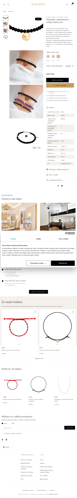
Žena (5, 423)
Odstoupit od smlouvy (28, 490)
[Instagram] (6, 439)
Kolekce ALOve (63, 17)
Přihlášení (70, 427)
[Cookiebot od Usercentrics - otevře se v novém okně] (66, 233)
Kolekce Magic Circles (52, 17)
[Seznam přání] (67, 4)
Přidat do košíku (57, 80)
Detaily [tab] (38, 239)
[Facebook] (2, 439)
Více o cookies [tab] (63, 239)
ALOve (38, 19)
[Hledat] (8, 4)
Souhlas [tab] (13, 239)
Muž (13, 423)
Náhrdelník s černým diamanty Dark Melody (63, 400)
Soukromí (52, 490)
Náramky (10, 11)
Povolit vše (63, 263)
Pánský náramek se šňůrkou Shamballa (49, 350)
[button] (60, 107)
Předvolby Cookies (37, 263)
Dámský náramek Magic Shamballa (11, 350)
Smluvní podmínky (42, 490)
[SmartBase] (53, 494)
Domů (4, 11)
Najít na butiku (61, 85)
